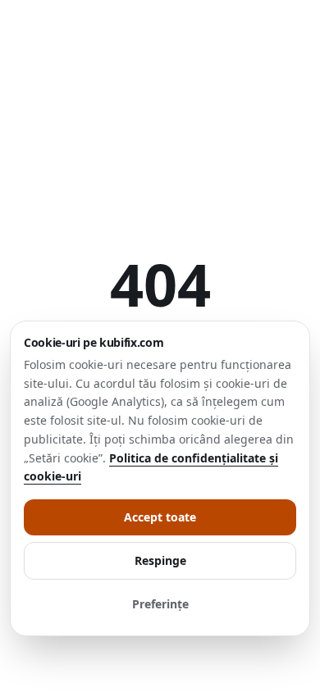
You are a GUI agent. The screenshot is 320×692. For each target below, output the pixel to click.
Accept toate (160, 517)
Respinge (160, 560)
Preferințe (160, 604)
